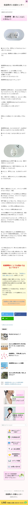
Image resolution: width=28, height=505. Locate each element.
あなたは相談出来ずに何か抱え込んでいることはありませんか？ (17, 345)
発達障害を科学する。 (14, 496)
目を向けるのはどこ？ (15, 334)
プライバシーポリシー (8, 490)
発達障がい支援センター (14, 494)
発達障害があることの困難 (16, 363)
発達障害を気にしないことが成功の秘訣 (14, 382)
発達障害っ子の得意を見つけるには (13, 384)
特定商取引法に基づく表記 (19, 490)
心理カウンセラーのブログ (7, 324)
